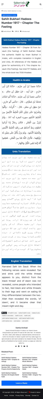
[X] (21, 346)
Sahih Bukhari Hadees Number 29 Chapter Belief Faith (10, 375)
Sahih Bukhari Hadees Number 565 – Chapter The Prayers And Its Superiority (11, 367)
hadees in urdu (36, 313)
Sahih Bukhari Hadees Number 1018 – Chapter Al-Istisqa (11, 359)
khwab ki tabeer (35, 392)
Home (5, 11)
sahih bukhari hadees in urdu (9, 318)
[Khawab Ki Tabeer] (22, 4)
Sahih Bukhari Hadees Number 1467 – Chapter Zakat (30, 367)
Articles (11, 395)
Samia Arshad (7, 31)
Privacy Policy (20, 395)
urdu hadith (25, 321)
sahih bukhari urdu (7, 321)
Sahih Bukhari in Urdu (14, 11)
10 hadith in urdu (12, 313)
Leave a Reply (21, 383)
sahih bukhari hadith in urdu (26, 318)
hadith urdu (27, 315)
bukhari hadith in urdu (24, 313)
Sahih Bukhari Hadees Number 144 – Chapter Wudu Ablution (29, 359)
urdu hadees (17, 321)
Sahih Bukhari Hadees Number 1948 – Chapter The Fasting (31, 375)
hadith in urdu (18, 315)
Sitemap (27, 395)
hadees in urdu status (7, 315)
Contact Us (35, 395)
